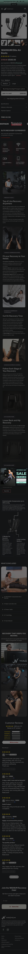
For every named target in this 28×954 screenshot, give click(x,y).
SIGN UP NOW (21, 482)
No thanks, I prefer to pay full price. (21, 484)
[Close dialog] (26, 468)
